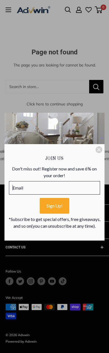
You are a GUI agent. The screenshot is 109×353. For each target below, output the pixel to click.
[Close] (99, 149)
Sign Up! (54, 205)
